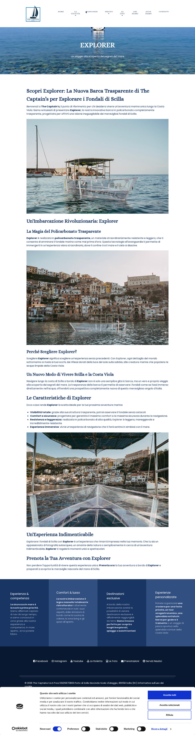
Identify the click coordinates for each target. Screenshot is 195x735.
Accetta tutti (169, 695)
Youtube (78, 661)
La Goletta (96, 661)
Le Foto (113, 661)
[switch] (85, 728)
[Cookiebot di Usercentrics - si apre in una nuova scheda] (19, 729)
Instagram (60, 661)
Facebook (42, 661)
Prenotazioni (131, 661)
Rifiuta (169, 715)
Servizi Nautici (154, 661)
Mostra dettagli (159, 729)
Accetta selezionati (170, 705)
